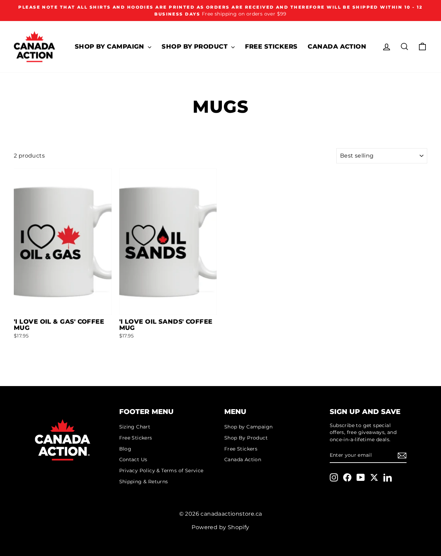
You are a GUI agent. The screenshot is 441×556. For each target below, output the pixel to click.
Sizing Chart (135, 426)
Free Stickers (271, 46)
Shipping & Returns (143, 481)
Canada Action (337, 46)
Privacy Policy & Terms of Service (161, 470)
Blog (125, 449)
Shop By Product (195, 46)
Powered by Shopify (220, 527)
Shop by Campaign (110, 46)
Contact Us (133, 459)
